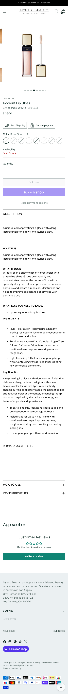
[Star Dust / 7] (52, 141)
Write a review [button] (34, 556)
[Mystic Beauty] (34, 11)
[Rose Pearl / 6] (44, 141)
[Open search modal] (56, 11)
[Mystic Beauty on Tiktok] (21, 642)
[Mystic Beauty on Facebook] (5, 642)
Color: (15, 134)
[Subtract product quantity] (6, 170)
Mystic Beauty (27, 662)
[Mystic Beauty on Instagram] (10, 642)
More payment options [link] (34, 202)
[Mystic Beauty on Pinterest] (15, 642)
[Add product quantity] (16, 170)
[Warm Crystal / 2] (14, 141)
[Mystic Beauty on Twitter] (26, 642)
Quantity (8, 163)
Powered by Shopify (12, 668)
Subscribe (59, 631)
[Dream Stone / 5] (36, 141)
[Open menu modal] (4, 11)
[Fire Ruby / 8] (59, 141)
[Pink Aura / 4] (29, 141)
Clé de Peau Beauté (14, 107)
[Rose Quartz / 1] (6, 141)
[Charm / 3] (21, 141)
